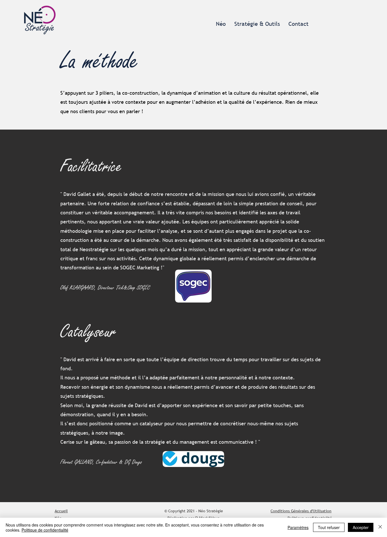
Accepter (361, 527)
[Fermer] (380, 527)
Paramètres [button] (298, 527)
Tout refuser (329, 527)
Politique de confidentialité (45, 530)
